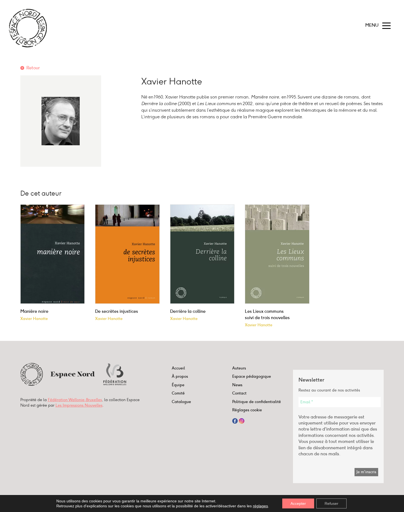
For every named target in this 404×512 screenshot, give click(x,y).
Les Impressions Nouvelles (79, 405)
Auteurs (239, 368)
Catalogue (181, 401)
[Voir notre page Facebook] (235, 420)
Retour (33, 67)
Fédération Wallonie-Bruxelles (75, 400)
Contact (239, 393)
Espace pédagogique (251, 376)
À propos (180, 376)
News (237, 385)
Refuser (331, 503)
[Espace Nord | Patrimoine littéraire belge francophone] (28, 28)
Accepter (298, 503)
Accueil (178, 368)
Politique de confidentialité (256, 401)
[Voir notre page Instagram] (241, 420)
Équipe (178, 385)
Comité (178, 393)
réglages (260, 506)
